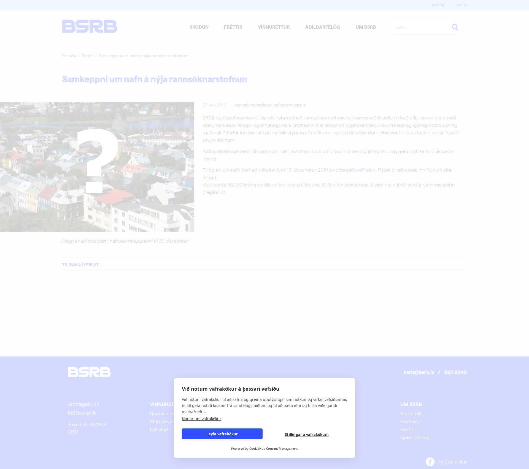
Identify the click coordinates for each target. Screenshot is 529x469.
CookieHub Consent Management (273, 448)
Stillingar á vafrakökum (307, 434)
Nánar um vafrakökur (201, 418)
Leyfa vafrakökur (222, 433)
